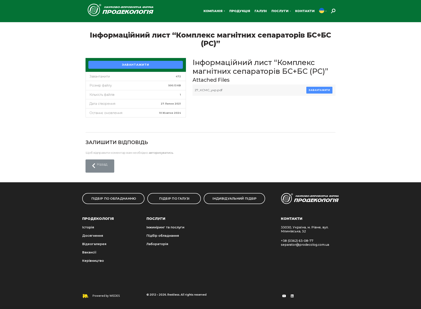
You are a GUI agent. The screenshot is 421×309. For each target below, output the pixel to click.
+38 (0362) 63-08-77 (297, 241)
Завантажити (135, 64)
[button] (100, 166)
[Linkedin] (292, 296)
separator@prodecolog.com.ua (305, 245)
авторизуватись (161, 152)
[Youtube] (284, 296)
